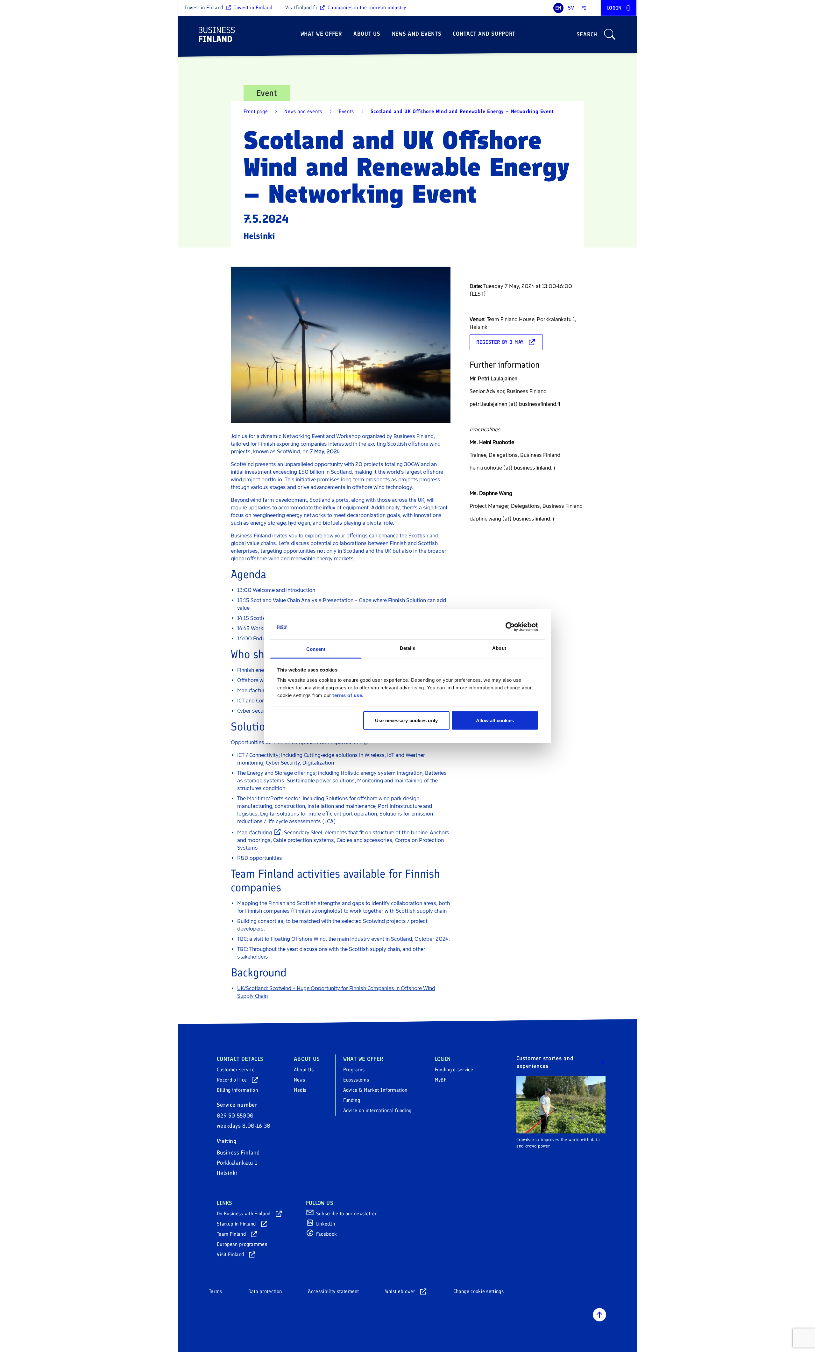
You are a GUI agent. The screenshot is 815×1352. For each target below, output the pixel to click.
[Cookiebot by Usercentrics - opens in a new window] (510, 627)
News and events (417, 33)
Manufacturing (254, 833)
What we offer (321, 33)
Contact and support (484, 33)
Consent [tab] (315, 648)
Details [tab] (407, 648)
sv (571, 8)
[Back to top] (599, 1314)
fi (583, 8)
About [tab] (499, 648)
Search (587, 34)
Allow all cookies (495, 720)
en (558, 8)
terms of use (347, 695)
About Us (366, 33)
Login (614, 8)
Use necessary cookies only (406, 720)
